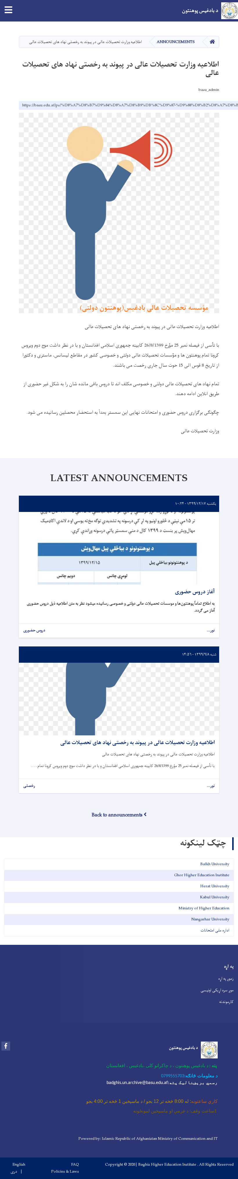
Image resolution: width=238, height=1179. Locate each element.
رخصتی (29, 786)
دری (13, 1171)
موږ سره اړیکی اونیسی (217, 990)
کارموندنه (226, 1002)
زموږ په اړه (226, 978)
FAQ (75, 1164)
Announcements (176, 42)
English (18, 1164)
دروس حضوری (34, 631)
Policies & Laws (65, 1171)
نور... (211, 631)
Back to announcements (117, 815)
